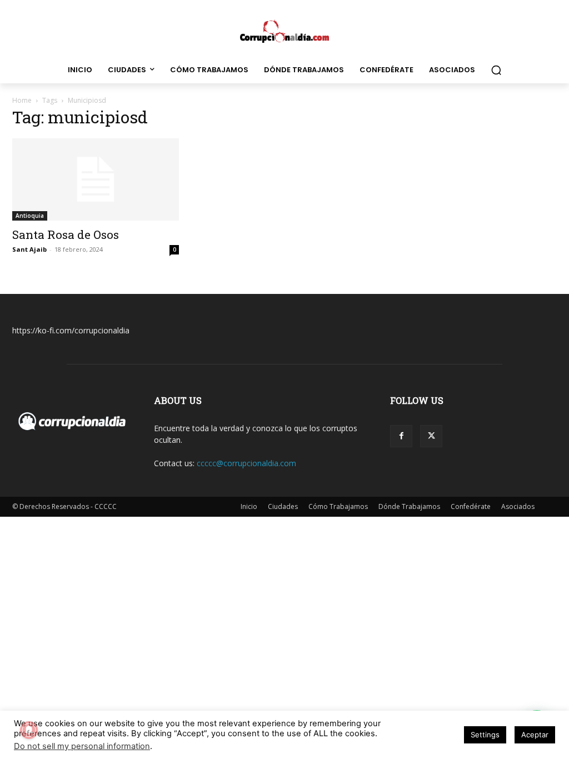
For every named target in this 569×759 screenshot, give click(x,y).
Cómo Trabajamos (338, 506)
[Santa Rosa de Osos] (95, 179)
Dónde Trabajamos (409, 506)
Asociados (518, 506)
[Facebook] (401, 436)
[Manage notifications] (29, 730)
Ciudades (283, 506)
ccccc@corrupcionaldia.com (246, 463)
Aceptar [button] (534, 734)
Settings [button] (485, 734)
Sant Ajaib (29, 249)
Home (22, 100)
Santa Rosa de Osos (65, 234)
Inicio (249, 506)
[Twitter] (431, 436)
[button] (496, 70)
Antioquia (30, 215)
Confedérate (471, 506)
